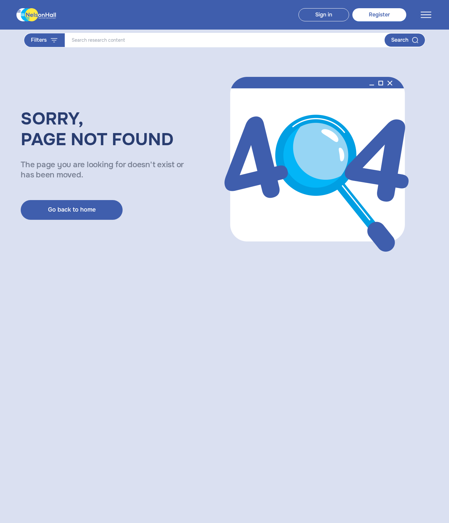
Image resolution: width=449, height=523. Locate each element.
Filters (39, 39)
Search (400, 39)
